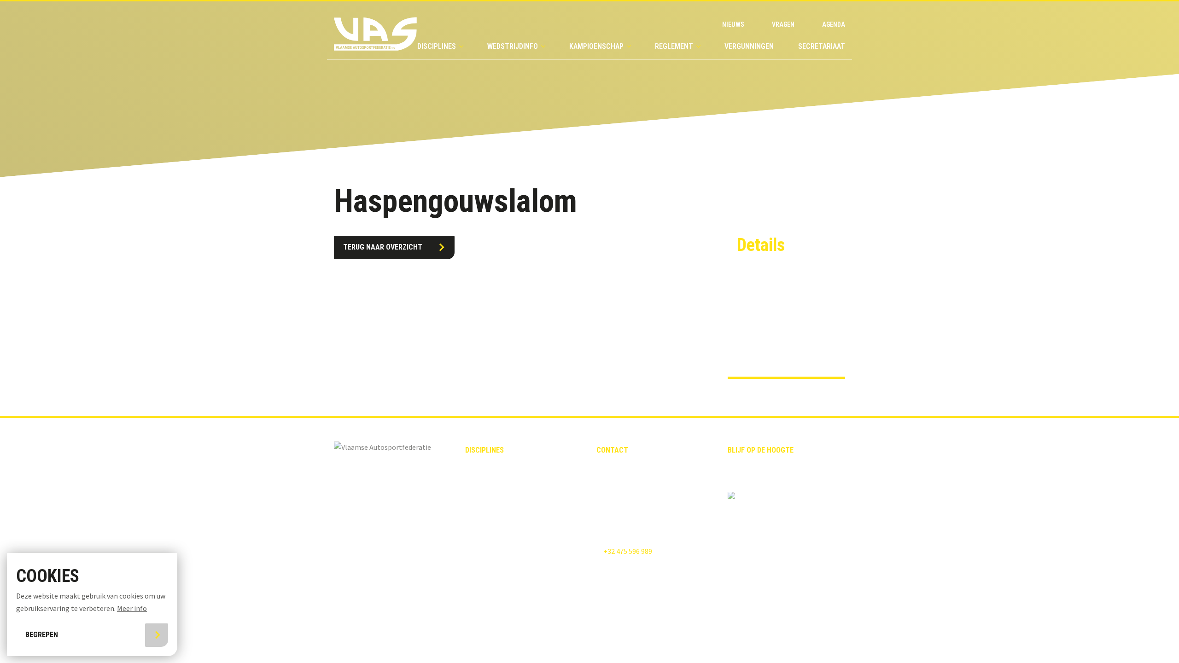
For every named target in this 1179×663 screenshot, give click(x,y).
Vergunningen (749, 46)
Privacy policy (521, 605)
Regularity (482, 514)
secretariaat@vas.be (628, 488)
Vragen (783, 24)
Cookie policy (593, 605)
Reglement (674, 46)
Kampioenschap (596, 46)
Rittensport (484, 531)
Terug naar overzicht (382, 247)
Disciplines (436, 46)
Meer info (132, 608)
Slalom (477, 547)
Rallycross (483, 481)
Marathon (481, 563)
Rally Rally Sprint (494, 498)
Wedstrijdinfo (512, 46)
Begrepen (41, 634)
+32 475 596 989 (627, 551)
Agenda (833, 24)
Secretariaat (821, 46)
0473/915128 (756, 344)
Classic (477, 465)
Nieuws (733, 24)
